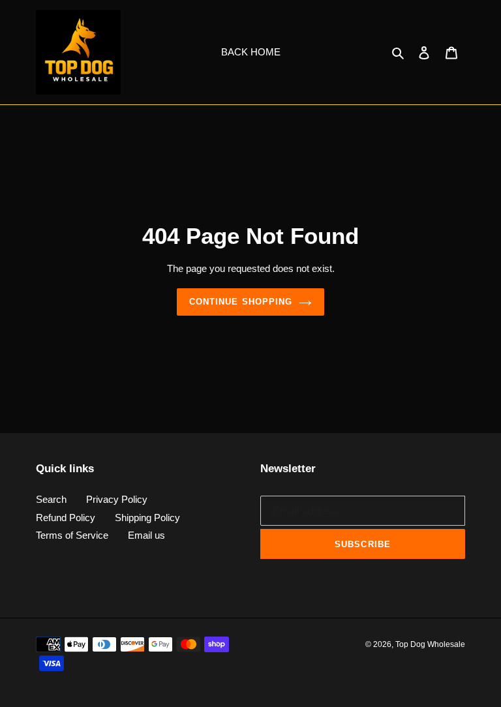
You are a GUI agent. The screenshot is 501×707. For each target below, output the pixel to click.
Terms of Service (72, 535)
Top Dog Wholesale (430, 644)
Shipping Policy (147, 517)
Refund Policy (65, 517)
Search (51, 499)
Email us (146, 535)
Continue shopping (240, 302)
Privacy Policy (116, 499)
